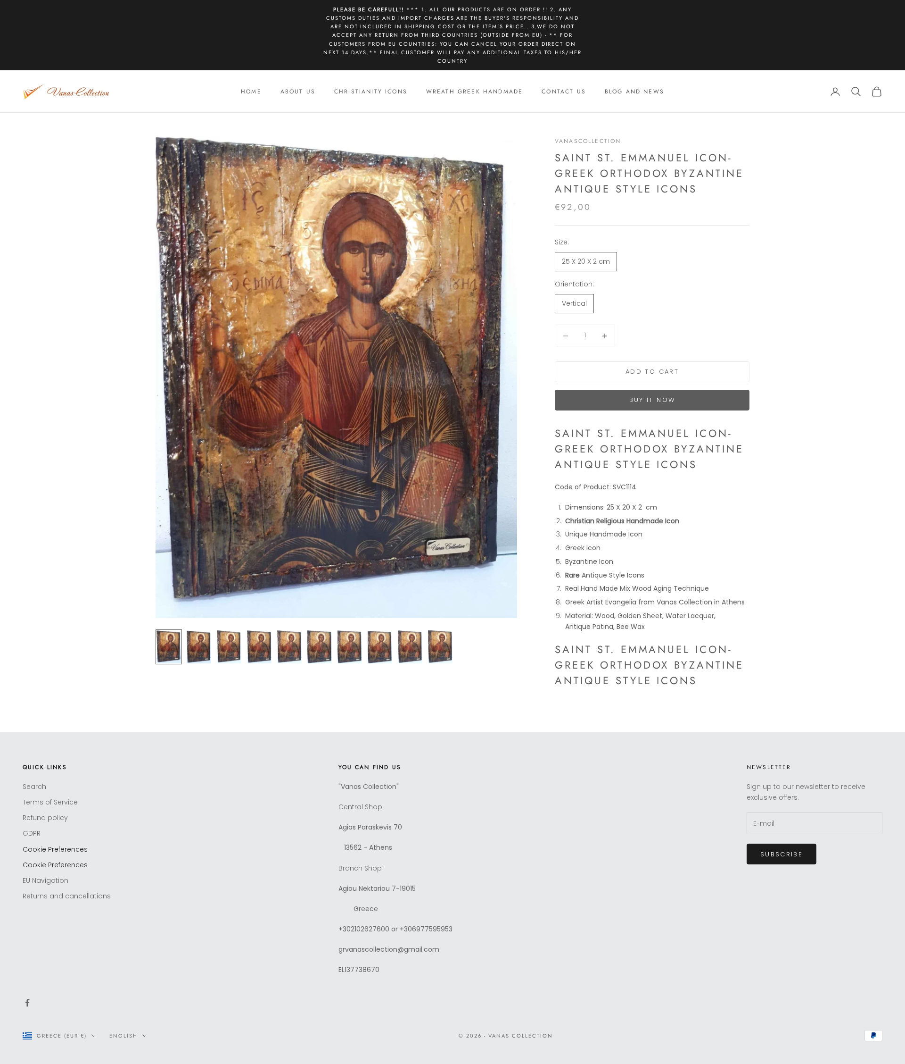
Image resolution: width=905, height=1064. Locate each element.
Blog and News (634, 91)
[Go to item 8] (380, 646)
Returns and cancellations (67, 896)
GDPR (32, 833)
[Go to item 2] (199, 646)
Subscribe (781, 854)
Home (251, 91)
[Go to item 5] (289, 646)
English (123, 1035)
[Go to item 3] (229, 646)
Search (34, 786)
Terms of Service (50, 802)
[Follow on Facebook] (27, 1002)
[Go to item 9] (410, 646)
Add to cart (652, 372)
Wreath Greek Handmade (474, 91)
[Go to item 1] (169, 646)
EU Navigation (45, 880)
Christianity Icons (370, 91)
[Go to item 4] (259, 646)
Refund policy (45, 817)
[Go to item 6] (319, 646)
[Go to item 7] (350, 646)
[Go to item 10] (440, 646)
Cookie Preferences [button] (55, 849)
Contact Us (564, 91)
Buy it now (652, 400)
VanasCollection (588, 141)
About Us (297, 91)
